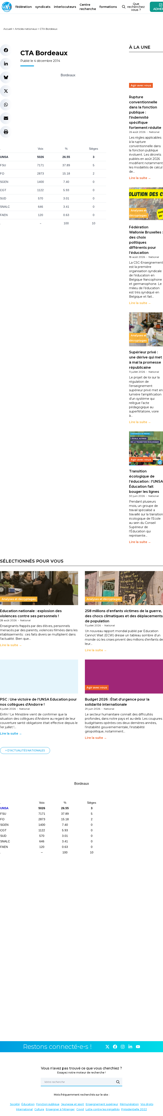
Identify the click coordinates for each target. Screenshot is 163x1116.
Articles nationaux (26, 28)
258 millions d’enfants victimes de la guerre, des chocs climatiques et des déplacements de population (124, 616)
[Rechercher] (118, 1082)
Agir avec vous (141, 85)
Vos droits (147, 1104)
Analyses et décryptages (138, 213)
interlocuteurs (65, 7)
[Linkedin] (130, 1047)
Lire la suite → (140, 178)
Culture (39, 1109)
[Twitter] (107, 1047)
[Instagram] (123, 1047)
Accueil (7, 28)
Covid (80, 1109)
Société (15, 1104)
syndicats (43, 7)
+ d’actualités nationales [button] (25, 750)
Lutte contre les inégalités (102, 1109)
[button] (6, 50)
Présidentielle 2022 (134, 1109)
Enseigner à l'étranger (60, 1109)
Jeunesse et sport (72, 1104)
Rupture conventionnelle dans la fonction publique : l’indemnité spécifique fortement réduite (145, 112)
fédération (23, 7)
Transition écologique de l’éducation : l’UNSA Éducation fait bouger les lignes (146, 481)
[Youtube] (138, 1047)
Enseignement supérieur (102, 1104)
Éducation (28, 1104)
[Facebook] (115, 1047)
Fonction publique (47, 1104)
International (24, 1109)
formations (108, 7)
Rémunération (129, 1104)
